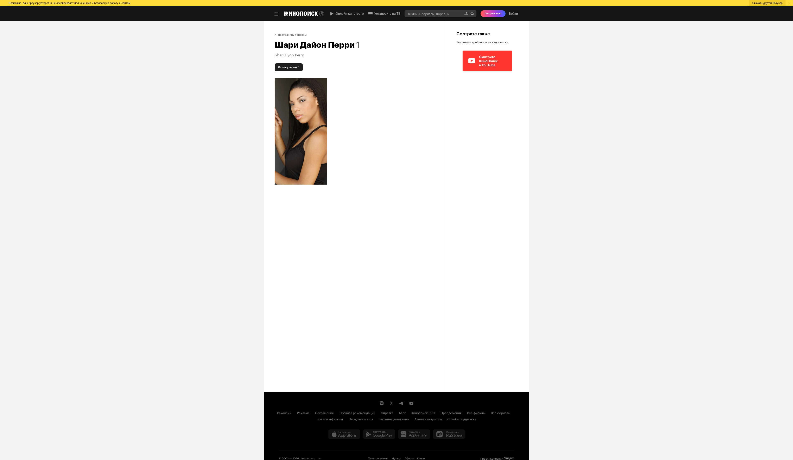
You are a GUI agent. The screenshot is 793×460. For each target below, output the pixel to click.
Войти (513, 13)
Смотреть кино (493, 13)
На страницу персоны (292, 34)
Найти (472, 13)
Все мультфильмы (330, 418)
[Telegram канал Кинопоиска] (401, 403)
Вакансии (284, 412)
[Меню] (276, 14)
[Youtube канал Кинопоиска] (411, 403)
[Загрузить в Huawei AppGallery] (414, 434)
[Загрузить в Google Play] (379, 434)
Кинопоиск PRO (423, 412)
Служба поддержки (461, 418)
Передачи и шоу (361, 418)
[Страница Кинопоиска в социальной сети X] (391, 403)
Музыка (396, 458)
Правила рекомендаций (357, 412)
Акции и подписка (428, 418)
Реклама (303, 412)
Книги (421, 458)
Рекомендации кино (394, 418)
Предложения (451, 412)
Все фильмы (476, 412)
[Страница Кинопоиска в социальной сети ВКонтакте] (381, 403)
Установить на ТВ (387, 13)
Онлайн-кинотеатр (350, 13)
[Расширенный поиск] (466, 13)
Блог (402, 412)
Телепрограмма (378, 458)
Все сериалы (500, 412)
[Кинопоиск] (301, 13)
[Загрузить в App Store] (344, 434)
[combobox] (433, 13)
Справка (387, 412)
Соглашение (324, 412)
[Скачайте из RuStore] (449, 434)
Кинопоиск (307, 458)
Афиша (409, 458)
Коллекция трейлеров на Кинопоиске (482, 42)
